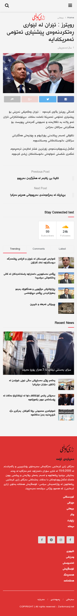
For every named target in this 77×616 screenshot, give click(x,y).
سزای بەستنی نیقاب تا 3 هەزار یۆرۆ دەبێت (46, 370)
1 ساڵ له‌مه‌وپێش (66, 48)
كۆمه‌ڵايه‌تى (68, 569)
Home (70, 17)
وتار (72, 515)
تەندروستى (68, 563)
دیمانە (71, 526)
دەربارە (41, 599)
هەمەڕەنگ (69, 575)
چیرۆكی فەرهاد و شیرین (42, 304)
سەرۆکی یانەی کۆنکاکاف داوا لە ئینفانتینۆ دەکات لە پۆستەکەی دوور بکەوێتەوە (29, 398)
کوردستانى (68, 497)
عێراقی (70, 503)
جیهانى (70, 509)
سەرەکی (70, 599)
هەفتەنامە (69, 581)
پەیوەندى (55, 599)
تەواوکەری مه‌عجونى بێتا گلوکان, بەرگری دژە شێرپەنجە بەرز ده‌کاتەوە (32, 413)
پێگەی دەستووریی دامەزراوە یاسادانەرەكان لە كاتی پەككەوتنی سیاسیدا (29, 276)
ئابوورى (70, 551)
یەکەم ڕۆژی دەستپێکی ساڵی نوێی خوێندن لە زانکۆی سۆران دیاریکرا (32, 382)
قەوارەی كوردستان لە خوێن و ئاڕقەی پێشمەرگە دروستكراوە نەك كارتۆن (31, 261)
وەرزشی (70, 557)
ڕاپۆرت (70, 520)
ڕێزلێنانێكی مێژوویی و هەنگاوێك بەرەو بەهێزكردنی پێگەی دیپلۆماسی (35, 291)
